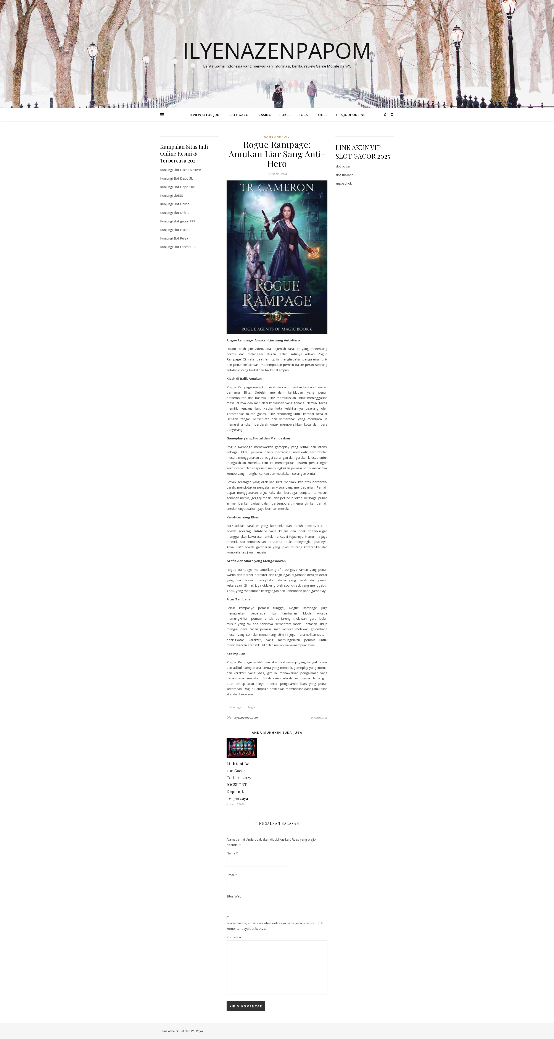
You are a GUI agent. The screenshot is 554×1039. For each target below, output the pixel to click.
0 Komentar (319, 717)
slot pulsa (342, 166)
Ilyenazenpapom (277, 50)
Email (232, 875)
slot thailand (344, 175)
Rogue (252, 707)
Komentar (234, 937)
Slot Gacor (181, 229)
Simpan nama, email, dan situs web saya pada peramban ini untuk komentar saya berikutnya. (275, 926)
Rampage (235, 707)
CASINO (265, 115)
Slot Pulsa (181, 238)
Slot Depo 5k (183, 178)
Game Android (277, 136)
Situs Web (234, 896)
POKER (285, 115)
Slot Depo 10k (184, 187)
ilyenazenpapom (246, 717)
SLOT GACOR (240, 115)
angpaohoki (343, 183)
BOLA (303, 115)
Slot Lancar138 (185, 246)
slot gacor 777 (184, 221)
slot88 (178, 195)
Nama (232, 853)
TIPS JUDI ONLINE (350, 115)
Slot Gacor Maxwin (187, 169)
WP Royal (197, 1031)
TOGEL (321, 115)
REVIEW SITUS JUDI (205, 115)
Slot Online (181, 204)
